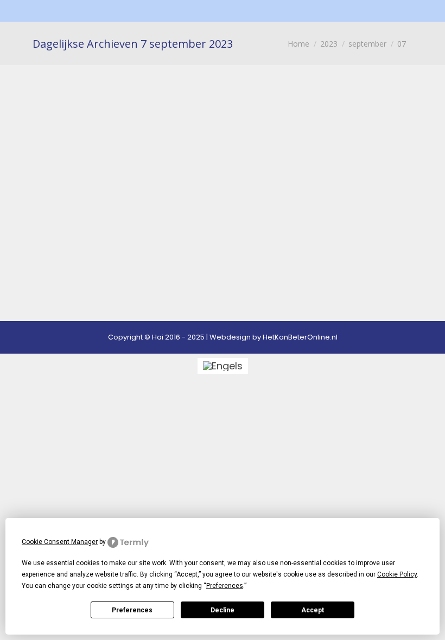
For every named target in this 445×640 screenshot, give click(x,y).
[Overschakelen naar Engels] (223, 366)
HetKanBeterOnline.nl (300, 337)
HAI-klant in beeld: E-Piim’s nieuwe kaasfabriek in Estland (201, 118)
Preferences (132, 610)
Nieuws (168, 178)
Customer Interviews (96, 178)
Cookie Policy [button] (397, 574)
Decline (222, 610)
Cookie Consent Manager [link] (60, 542)
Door (234, 178)
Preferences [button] (224, 586)
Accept (312, 610)
